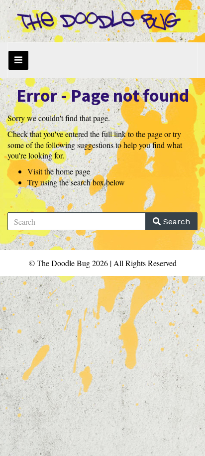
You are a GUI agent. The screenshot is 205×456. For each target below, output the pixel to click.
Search (175, 221)
